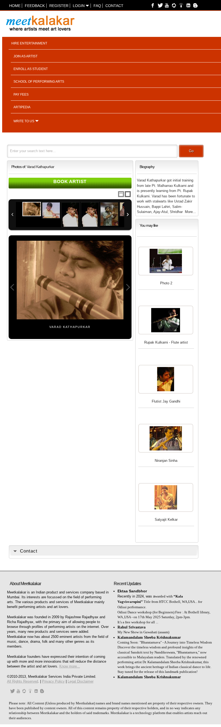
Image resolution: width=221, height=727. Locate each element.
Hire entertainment (29, 43)
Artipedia (21, 107)
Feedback (35, 6)
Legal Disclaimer (81, 681)
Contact (114, 6)
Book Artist (70, 181)
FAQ (97, 6)
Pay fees (21, 94)
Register (58, 6)
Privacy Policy (53, 681)
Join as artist (25, 56)
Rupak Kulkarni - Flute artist (166, 342)
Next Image (128, 287)
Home (14, 6)
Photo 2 (166, 283)
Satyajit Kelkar (166, 520)
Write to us (23, 121)
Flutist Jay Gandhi (166, 401)
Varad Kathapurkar (40, 167)
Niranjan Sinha (166, 461)
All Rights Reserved (22, 681)
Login (79, 6)
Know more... (69, 666)
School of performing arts (38, 81)
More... (190, 212)
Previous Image (12, 287)
